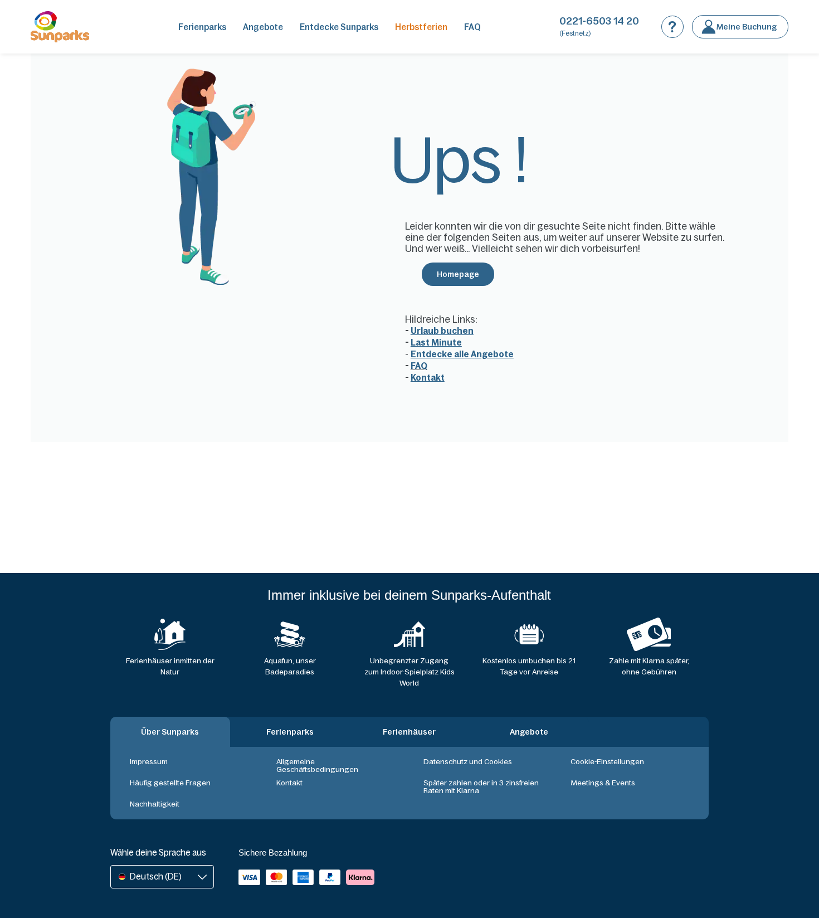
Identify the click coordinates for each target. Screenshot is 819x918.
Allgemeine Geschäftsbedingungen (317, 765)
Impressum (149, 761)
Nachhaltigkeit (154, 804)
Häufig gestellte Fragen (170, 783)
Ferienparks (202, 27)
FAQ (472, 27)
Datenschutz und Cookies (467, 761)
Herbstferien (421, 27)
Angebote (263, 27)
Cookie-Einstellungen (607, 761)
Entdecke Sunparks (339, 27)
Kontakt (289, 783)
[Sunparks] (60, 26)
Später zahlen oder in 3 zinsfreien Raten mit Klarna (481, 787)
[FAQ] (672, 27)
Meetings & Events (603, 783)
